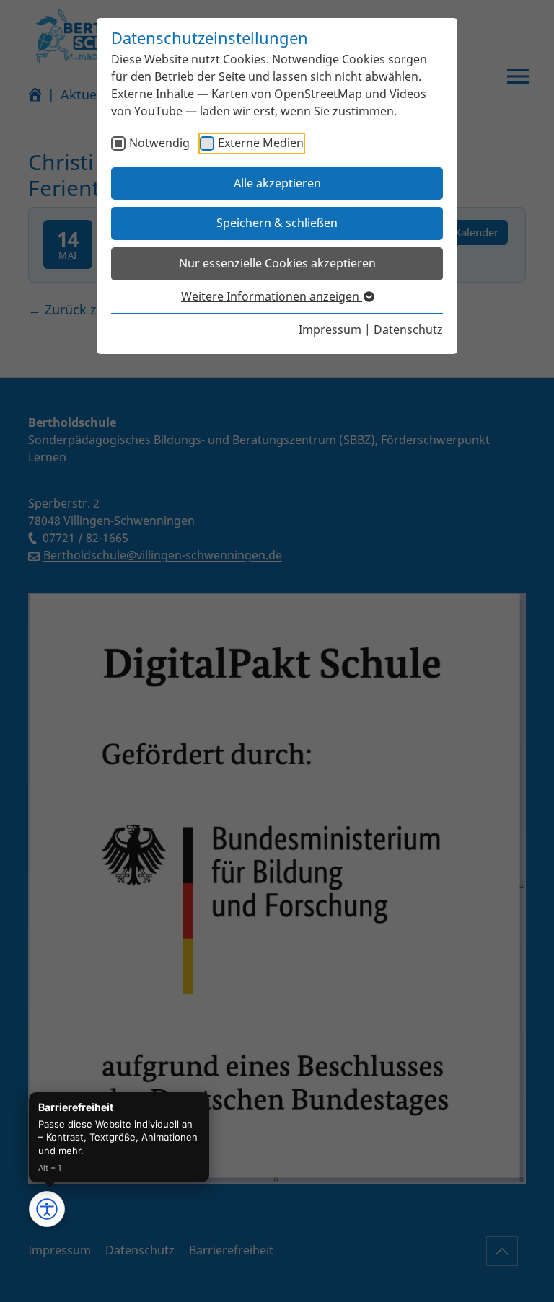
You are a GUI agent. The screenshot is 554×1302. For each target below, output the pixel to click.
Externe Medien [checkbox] (261, 143)
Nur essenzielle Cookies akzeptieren (277, 263)
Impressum (330, 329)
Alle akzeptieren (277, 183)
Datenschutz (408, 329)
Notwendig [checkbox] (159, 143)
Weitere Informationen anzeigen (271, 296)
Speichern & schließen (277, 223)
